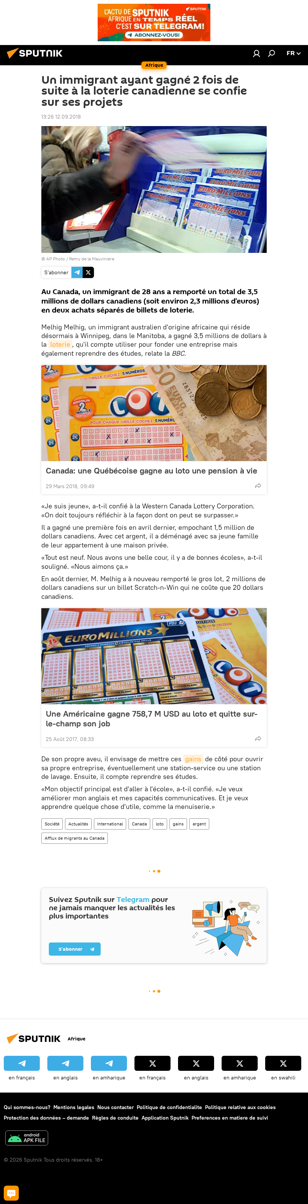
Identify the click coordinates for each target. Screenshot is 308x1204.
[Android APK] (26, 1138)
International (110, 824)
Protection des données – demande (46, 1117)
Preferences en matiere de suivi (230, 1117)
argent (199, 824)
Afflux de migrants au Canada (74, 838)
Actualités (78, 824)
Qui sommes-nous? (27, 1107)
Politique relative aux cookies (240, 1107)
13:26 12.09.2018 (61, 116)
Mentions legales (73, 1107)
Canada (139, 824)
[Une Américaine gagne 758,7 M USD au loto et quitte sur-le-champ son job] (154, 656)
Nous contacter (115, 1107)
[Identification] (256, 53)
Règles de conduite (115, 1117)
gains (193, 759)
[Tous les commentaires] (11, 1193)
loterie (60, 344)
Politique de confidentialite (169, 1107)
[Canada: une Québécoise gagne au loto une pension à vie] (154, 413)
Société (52, 824)
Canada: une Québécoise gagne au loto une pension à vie (151, 470)
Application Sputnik (165, 1117)
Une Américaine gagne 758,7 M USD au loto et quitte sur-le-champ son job (152, 718)
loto (160, 824)
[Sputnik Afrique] (37, 59)
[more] (258, 485)
